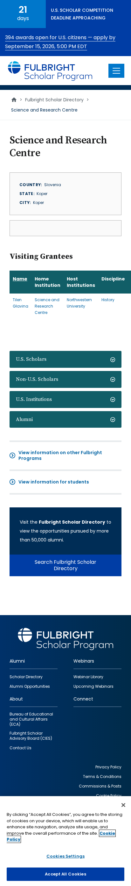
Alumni (24, 419)
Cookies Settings (65, 856)
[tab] (65, 359)
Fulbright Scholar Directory (54, 100)
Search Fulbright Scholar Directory (65, 565)
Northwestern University (79, 303)
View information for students (53, 482)
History (107, 299)
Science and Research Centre (47, 306)
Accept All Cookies (65, 874)
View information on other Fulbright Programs (60, 455)
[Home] (50, 70)
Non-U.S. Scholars (37, 379)
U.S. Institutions (34, 399)
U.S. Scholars (31, 359)
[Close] (123, 805)
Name (20, 279)
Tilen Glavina (20, 303)
